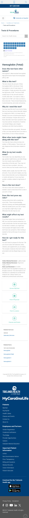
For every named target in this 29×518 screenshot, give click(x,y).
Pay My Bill (6, 410)
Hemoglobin (7, 350)
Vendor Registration (9, 429)
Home (2, 23)
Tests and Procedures (9, 25)
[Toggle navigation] (3, 18)
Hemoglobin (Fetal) (9, 354)
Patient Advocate (8, 470)
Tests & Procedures (10, 30)
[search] (13, 36)
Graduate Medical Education (11, 444)
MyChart (5, 408)
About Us (5, 422)
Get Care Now (14, 6)
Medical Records (8, 465)
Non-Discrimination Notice (11, 456)
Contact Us (6, 419)
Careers (5, 441)
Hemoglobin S (7, 361)
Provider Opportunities (9, 438)
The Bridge (6, 435)
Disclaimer (15, 501)
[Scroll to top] (25, 515)
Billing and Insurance (9, 462)
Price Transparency (8, 459)
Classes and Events (9, 416)
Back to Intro (8, 50)
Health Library (7, 413)
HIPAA (5, 453)
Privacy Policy (7, 501)
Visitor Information (8, 468)
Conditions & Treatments (13, 23)
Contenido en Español (22, 18)
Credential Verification (9, 432)
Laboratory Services (9, 335)
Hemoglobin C (7, 357)
